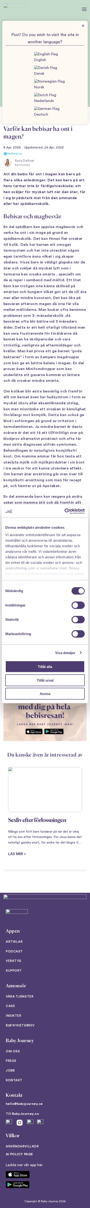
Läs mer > (17, 854)
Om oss (13, 1051)
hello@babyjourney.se (24, 1104)
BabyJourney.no (25, 1113)
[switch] (78, 605)
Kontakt (14, 1080)
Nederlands (44, 101)
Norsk (39, 87)
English (40, 60)
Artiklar (14, 941)
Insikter (13, 1015)
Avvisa (45, 694)
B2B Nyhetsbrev (20, 1025)
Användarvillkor (22, 1146)
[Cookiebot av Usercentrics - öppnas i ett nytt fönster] (65, 511)
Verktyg (13, 961)
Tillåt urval (45, 680)
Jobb (10, 1070)
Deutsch (41, 114)
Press (11, 1061)
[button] (84, 9)
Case (10, 1006)
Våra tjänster (19, 996)
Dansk (39, 73)
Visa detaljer (65, 653)
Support (14, 970)
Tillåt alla (45, 667)
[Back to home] (14, 9)
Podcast (14, 951)
